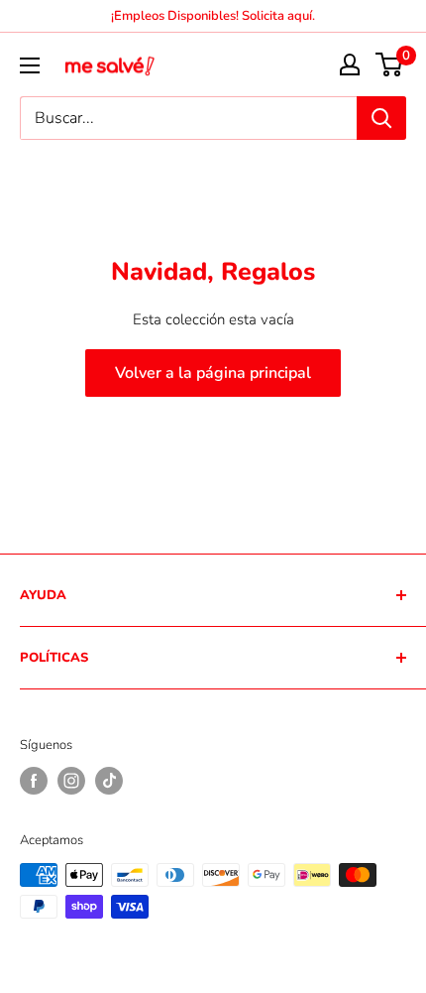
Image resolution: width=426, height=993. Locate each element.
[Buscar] (381, 118)
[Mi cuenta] (350, 64)
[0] (389, 64)
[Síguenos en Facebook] (34, 781)
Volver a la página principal (213, 373)
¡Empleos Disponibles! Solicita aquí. (213, 16)
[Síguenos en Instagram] (71, 781)
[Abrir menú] (30, 65)
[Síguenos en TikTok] (109, 781)
